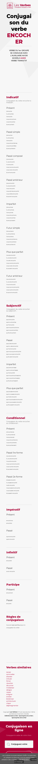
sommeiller (10, 674)
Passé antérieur (14, 180)
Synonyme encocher (26, 716)
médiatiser (10, 688)
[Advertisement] (19, 78)
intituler (9, 679)
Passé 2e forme (14, 476)
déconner (9, 685)
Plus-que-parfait (14, 252)
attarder (9, 677)
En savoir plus (24, 759)
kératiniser (10, 699)
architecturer (11, 701)
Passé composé (14, 156)
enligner (9, 694)
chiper (8, 703)
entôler (9, 697)
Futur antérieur (14, 276)
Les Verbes (13, 712)
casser (8, 692)
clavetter (9, 683)
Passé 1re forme (14, 452)
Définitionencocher (11, 716)
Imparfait (11, 204)
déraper (9, 690)
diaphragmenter (12, 706)
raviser (8, 672)
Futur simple (13, 228)
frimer (8, 681)
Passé (9, 340)
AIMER (23, 58)
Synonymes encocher (19, 717)
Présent (10, 108)
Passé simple (13, 132)
